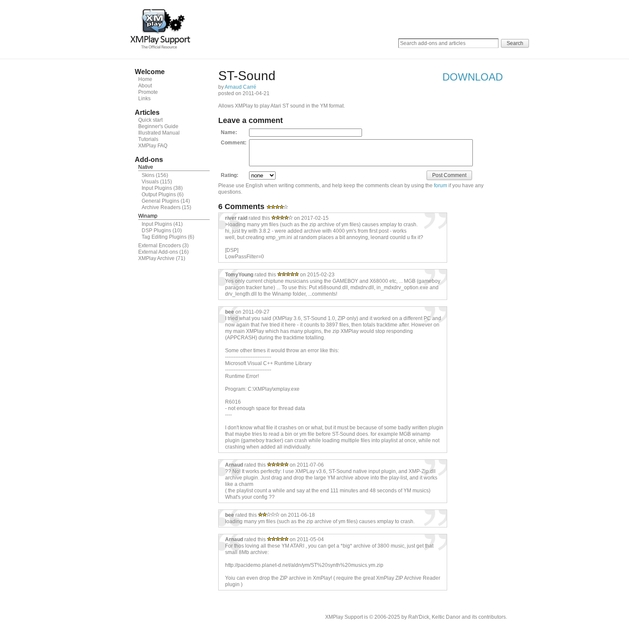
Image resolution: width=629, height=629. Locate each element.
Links (144, 99)
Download (472, 77)
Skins (148, 175)
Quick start (150, 120)
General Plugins (160, 201)
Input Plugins (157, 188)
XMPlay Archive (156, 258)
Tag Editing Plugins (164, 237)
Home (145, 79)
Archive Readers (161, 207)
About (145, 86)
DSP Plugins (156, 231)
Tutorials (148, 139)
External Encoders (159, 246)
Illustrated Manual (159, 133)
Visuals (150, 182)
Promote (148, 92)
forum (440, 186)
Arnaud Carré (240, 87)
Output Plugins (159, 195)
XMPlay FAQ (152, 146)
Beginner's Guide (158, 126)
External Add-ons (158, 252)
